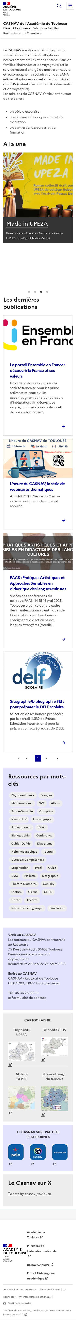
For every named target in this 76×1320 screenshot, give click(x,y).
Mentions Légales (50, 1289)
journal (49, 852)
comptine (46, 811)
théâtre (32, 900)
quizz (52, 868)
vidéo (41, 827)
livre (14, 876)
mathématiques (22, 803)
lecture (16, 892)
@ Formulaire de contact (27, 997)
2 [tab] (35, 292)
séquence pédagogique (27, 908)
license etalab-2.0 (13, 1314)
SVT (42, 803)
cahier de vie (21, 844)
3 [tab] (41, 292)
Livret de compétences (27, 860)
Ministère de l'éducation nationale (42, 1248)
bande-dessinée (22, 811)
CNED (48, 892)
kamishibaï (19, 819)
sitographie (50, 876)
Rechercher (59, 6)
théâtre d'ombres (23, 884)
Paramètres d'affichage (37, 1297)
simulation (57, 908)
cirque (32, 892)
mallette (30, 876)
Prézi (38, 868)
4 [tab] (47, 292)
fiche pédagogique (24, 852)
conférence (44, 835)
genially (48, 884)
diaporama (44, 844)
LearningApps (42, 819)
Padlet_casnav (21, 827)
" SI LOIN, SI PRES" (31, 223)
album (55, 803)
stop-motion (20, 868)
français (46, 795)
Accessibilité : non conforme (19, 1289)
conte (15, 900)
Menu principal (70, 6)
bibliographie (20, 835)
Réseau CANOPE (38, 1265)
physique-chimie (22, 795)
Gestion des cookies (19, 1303)
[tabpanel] (38, 200)
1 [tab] (29, 292)
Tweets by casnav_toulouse (29, 1193)
